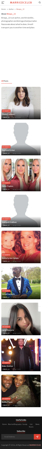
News (37, 424)
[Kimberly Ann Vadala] (21, 247)
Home (4, 424)
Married (11, 424)
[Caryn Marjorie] (21, 319)
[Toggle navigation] (3, 3)
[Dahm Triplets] (21, 175)
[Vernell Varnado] (21, 283)
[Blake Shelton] (21, 355)
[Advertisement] (21, 53)
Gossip (24, 424)
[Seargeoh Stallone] (21, 211)
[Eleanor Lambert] (21, 103)
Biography (18, 424)
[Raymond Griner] (21, 139)
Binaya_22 (6, 117)
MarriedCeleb (21, 2)
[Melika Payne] (21, 391)
